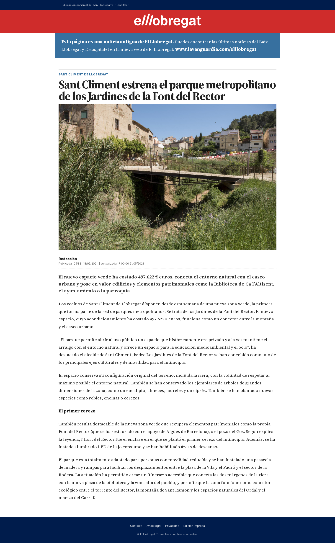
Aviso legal (154, 526)
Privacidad (172, 526)
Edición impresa (194, 526)
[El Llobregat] (167, 20)
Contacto (136, 526)
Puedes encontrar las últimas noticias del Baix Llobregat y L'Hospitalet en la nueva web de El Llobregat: (164, 45)
